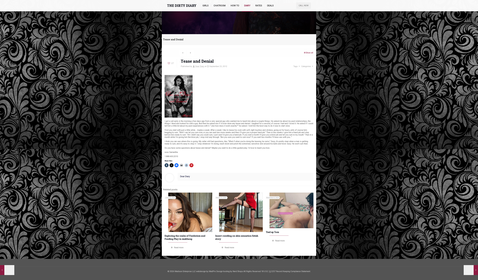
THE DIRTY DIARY (181, 5)
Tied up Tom (272, 232)
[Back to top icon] (466, 275)
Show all (309, 53)
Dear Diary (199, 66)
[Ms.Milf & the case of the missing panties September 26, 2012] (471, 270)
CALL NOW (303, 5)
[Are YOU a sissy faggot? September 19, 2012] (7, 270)
